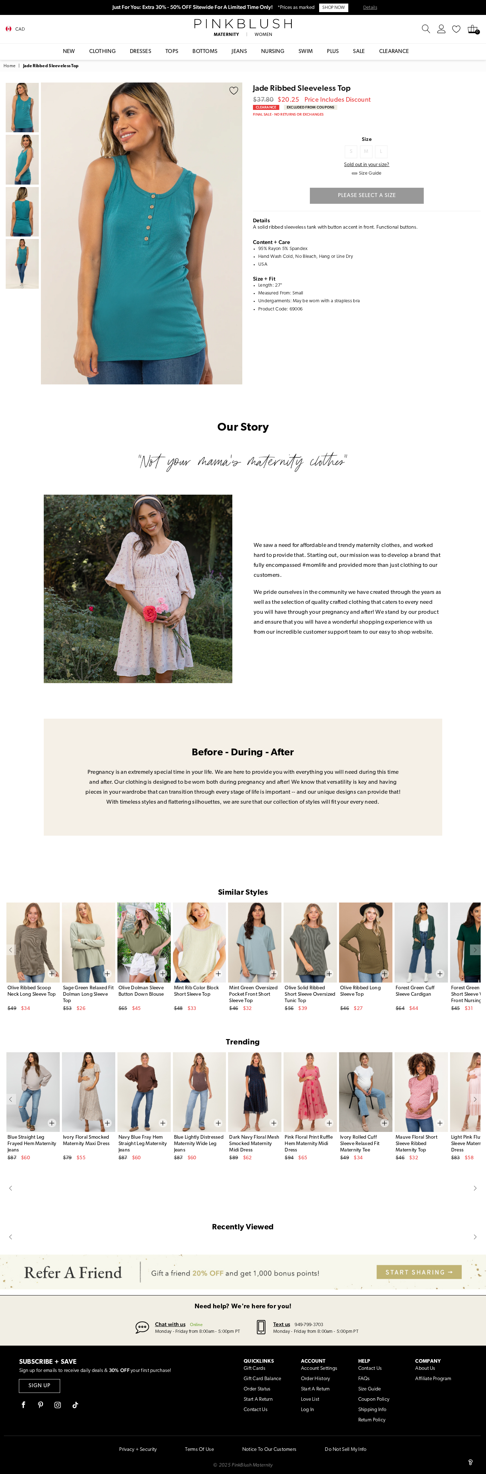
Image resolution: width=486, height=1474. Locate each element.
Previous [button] (48, 233)
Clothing (102, 51)
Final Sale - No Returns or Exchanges (288, 114)
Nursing (272, 51)
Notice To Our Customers (269, 1449)
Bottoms (204, 51)
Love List (310, 1399)
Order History (315, 1379)
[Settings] (441, 29)
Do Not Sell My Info (345, 1449)
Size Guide (369, 1389)
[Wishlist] (456, 29)
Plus (333, 51)
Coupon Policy (374, 1399)
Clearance (394, 51)
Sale (359, 51)
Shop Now (333, 8)
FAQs (364, 1379)
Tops (171, 51)
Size (367, 139)
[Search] (426, 29)
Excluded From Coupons (310, 107)
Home (9, 66)
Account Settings (319, 1368)
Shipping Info (372, 1409)
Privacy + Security (138, 1449)
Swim (306, 51)
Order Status (257, 1389)
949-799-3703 (309, 1325)
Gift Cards (254, 1368)
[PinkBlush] (243, 24)
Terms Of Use (199, 1449)
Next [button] (235, 233)
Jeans (239, 51)
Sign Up (39, 1386)
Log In (307, 1409)
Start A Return (258, 1399)
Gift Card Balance (262, 1379)
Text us (281, 1324)
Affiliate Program (433, 1379)
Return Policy (372, 1420)
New (69, 51)
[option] (141, 233)
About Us (425, 1368)
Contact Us (256, 1409)
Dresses (140, 51)
